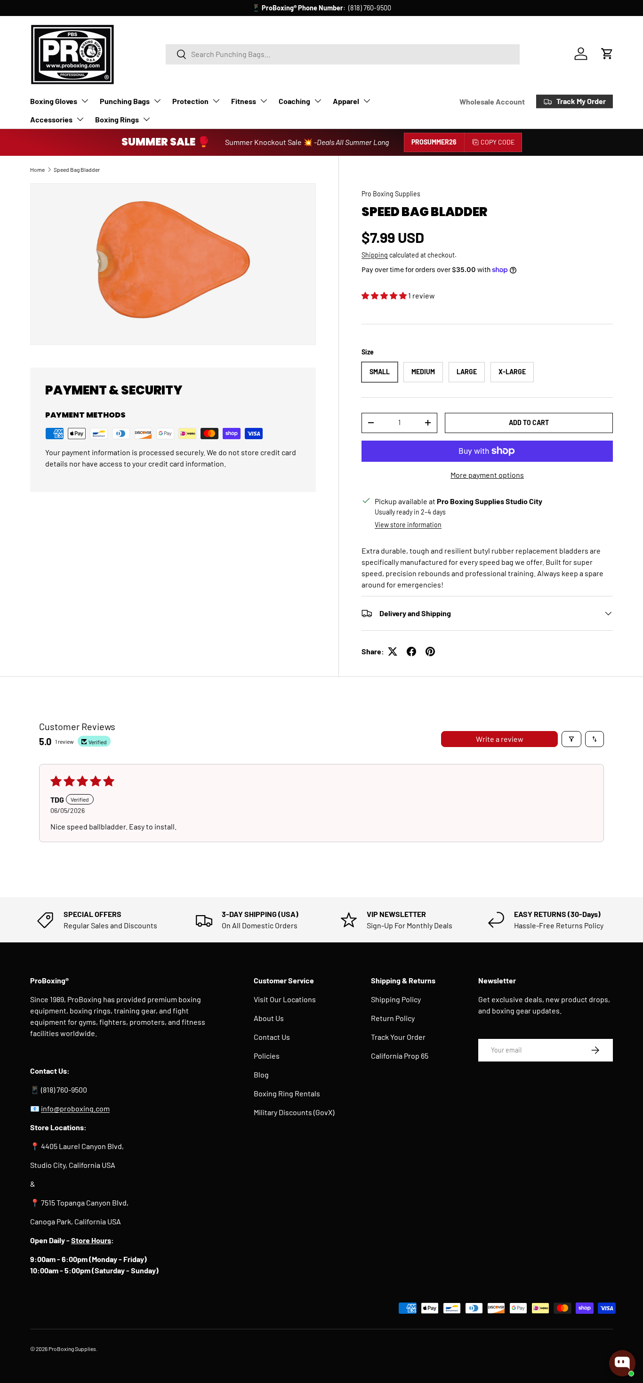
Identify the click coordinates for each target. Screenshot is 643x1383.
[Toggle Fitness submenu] (263, 100)
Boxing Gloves (53, 100)
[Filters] (571, 739)
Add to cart (529, 422)
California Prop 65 (399, 1055)
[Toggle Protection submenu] (216, 100)
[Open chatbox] (622, 1363)
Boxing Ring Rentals (287, 1093)
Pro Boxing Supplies (391, 194)
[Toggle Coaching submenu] (317, 100)
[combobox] (343, 54)
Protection (190, 100)
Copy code (497, 142)
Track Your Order (398, 1036)
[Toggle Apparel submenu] (366, 100)
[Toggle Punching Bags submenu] (157, 100)
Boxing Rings (117, 119)
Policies (267, 1055)
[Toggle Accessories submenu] (80, 119)
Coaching (294, 100)
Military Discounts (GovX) (294, 1112)
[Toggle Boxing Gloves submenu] (84, 100)
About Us (269, 1017)
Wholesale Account (492, 101)
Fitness (243, 100)
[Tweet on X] (392, 651)
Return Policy (393, 1017)
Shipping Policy (396, 999)
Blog (261, 1074)
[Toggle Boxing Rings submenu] (146, 119)
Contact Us (272, 1036)
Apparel (346, 100)
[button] (607, 53)
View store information (408, 525)
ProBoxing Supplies (72, 1348)
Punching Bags (125, 100)
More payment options (487, 474)
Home (37, 169)
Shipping (375, 255)
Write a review (499, 738)
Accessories (51, 119)
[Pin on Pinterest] (430, 651)
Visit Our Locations (285, 999)
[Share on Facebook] (411, 651)
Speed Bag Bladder (77, 169)
